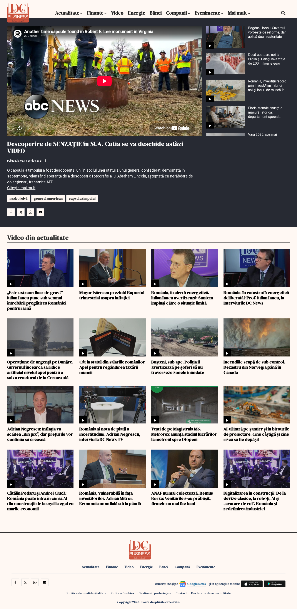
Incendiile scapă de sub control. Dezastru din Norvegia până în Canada (254, 367)
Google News (196, 584)
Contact (181, 593)
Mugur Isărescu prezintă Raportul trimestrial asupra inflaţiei (111, 294)
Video (117, 13)
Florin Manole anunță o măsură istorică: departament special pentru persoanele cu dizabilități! (265, 112)
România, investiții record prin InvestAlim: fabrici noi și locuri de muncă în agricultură (267, 85)
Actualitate (67, 13)
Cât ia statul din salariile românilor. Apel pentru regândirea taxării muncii (112, 367)
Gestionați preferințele (154, 593)
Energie (136, 13)
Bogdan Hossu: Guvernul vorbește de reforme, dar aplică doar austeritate (267, 32)
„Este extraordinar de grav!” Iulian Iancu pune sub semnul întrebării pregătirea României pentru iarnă (36, 300)
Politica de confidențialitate (86, 593)
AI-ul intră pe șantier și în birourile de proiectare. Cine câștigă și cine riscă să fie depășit (256, 434)
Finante (95, 13)
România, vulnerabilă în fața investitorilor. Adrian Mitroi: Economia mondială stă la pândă (110, 498)
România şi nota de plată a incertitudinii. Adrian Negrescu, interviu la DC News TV (109, 434)
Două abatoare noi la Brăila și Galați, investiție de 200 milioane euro (266, 59)
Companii (176, 13)
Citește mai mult (21, 188)
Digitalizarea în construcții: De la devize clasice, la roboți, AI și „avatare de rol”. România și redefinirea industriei (255, 500)
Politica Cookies (122, 593)
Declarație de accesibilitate (211, 593)
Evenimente (207, 13)
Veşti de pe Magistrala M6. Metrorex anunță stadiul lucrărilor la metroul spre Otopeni (184, 434)
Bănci (156, 13)
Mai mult (238, 13)
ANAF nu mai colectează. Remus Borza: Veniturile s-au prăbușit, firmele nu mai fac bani (182, 498)
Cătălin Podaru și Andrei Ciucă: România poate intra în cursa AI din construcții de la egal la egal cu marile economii (40, 500)
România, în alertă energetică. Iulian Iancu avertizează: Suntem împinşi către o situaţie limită (182, 297)
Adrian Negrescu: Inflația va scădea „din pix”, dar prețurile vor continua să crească (40, 434)
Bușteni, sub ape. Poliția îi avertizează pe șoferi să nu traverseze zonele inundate (177, 367)
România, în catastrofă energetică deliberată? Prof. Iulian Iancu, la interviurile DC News (256, 297)
